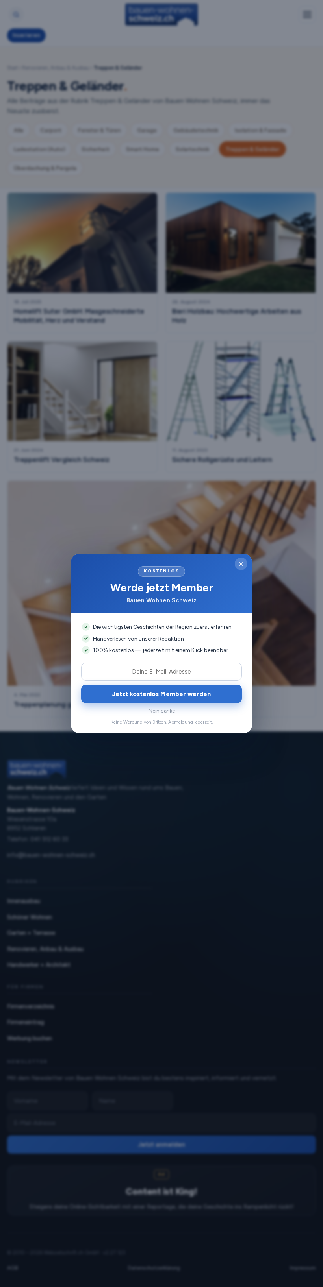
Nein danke (162, 711)
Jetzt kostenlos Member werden (161, 694)
